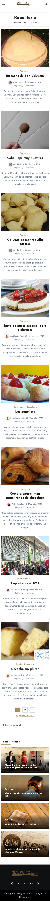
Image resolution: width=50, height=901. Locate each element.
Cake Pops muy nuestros (25, 158)
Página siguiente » (25, 715)
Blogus (39, 893)
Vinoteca (8, 845)
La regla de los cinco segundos (21, 824)
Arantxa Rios (18, 82)
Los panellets (25, 411)
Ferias (19, 579)
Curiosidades (19, 407)
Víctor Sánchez (18, 504)
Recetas (19, 664)
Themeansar (25, 897)
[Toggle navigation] (3, 3)
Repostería (25, 71)
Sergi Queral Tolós (16, 336)
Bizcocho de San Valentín (25, 76)
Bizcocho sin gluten (25, 669)
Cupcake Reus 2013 (25, 583)
